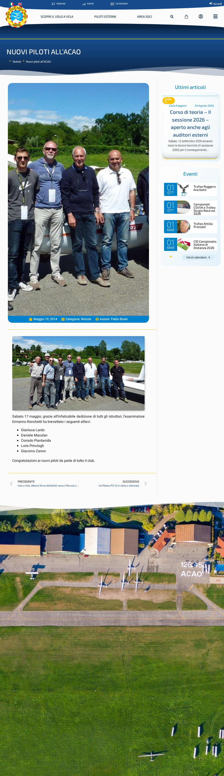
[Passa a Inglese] (21, 4)
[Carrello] (186, 16)
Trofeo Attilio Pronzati (203, 225)
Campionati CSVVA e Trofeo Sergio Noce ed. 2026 (204, 208)
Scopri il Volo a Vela (57, 16)
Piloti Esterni (105, 16)
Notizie (17, 62)
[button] (172, 16)
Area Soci (144, 16)
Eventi (168, 100)
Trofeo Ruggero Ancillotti (205, 188)
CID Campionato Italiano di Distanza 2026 (205, 245)
